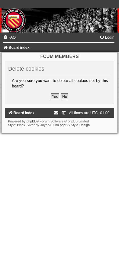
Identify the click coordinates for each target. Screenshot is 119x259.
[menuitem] (9, 37)
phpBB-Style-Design (75, 125)
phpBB (31, 121)
